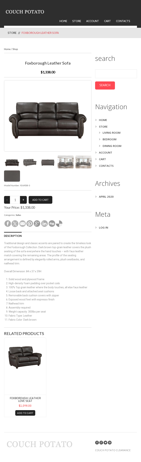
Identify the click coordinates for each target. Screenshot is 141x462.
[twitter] (105, 443)
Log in (103, 227)
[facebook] (97, 443)
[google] (101, 443)
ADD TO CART (25, 413)
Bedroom (109, 139)
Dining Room (112, 146)
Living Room (111, 132)
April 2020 (106, 196)
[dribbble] (110, 443)
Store (76, 21)
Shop (15, 49)
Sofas (18, 215)
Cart (107, 21)
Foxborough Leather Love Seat (25, 399)
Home (63, 21)
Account (92, 21)
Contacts (123, 21)
